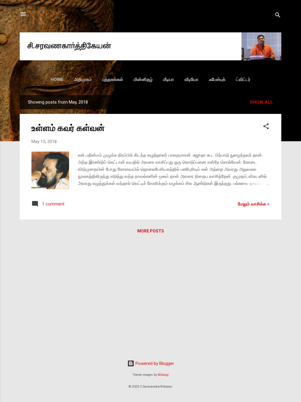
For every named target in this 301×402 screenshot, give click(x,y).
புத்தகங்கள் (112, 79)
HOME (57, 79)
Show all (261, 102)
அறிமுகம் (83, 79)
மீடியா (168, 79)
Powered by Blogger (154, 363)
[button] (266, 127)
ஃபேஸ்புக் (217, 79)
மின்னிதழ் (143, 79)
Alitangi (163, 375)
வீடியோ (191, 79)
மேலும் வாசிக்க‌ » (254, 204)
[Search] (277, 16)
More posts (150, 231)
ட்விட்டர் (243, 79)
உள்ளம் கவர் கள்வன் (68, 128)
